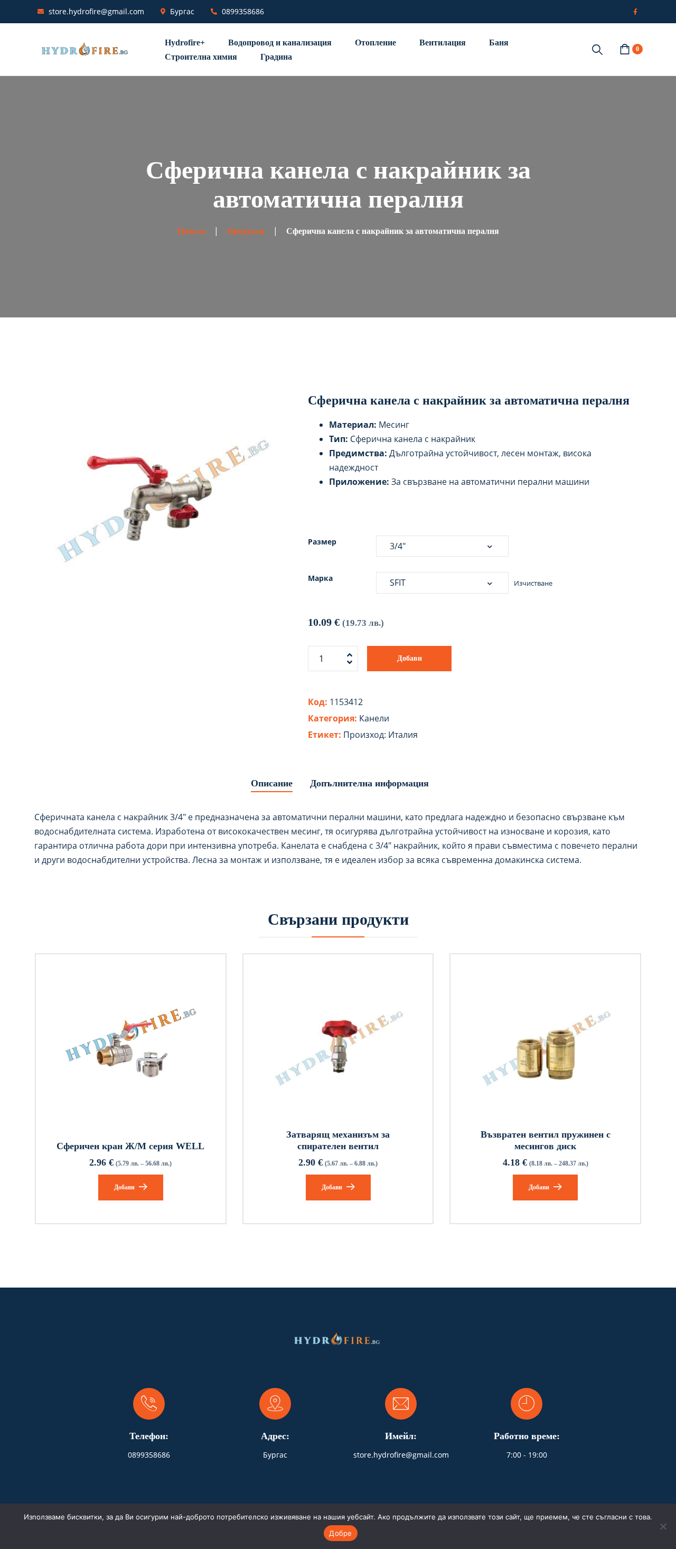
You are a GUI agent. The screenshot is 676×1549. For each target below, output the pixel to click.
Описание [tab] (272, 783)
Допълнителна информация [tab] (369, 783)
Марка (320, 578)
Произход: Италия (380, 734)
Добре (340, 1533)
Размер (322, 542)
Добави (409, 658)
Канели (374, 718)
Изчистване (533, 583)
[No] (663, 1526)
